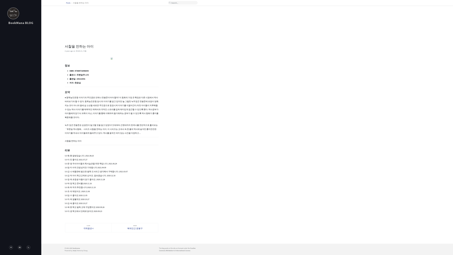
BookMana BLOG (20, 23)
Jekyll (74, 250)
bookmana (76, 248)
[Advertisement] (20, 47)
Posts (68, 3)
